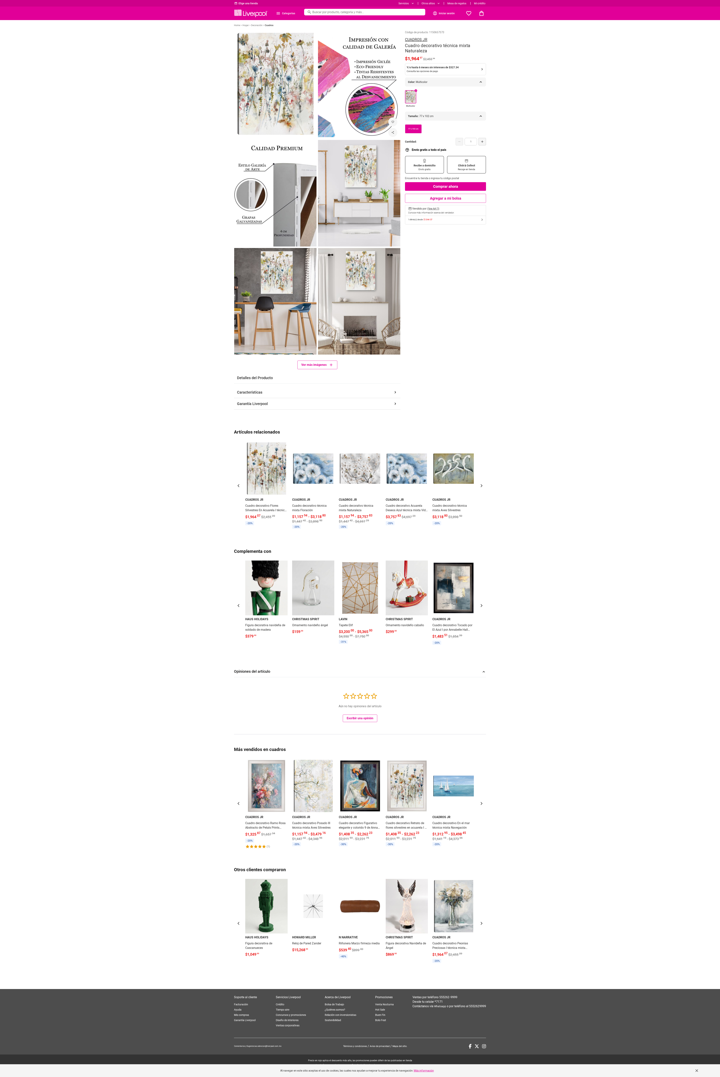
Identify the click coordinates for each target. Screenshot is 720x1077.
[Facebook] (470, 1046)
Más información (424, 1070)
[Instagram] (484, 1046)
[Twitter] (477, 1046)
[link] (266, 484)
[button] (238, 485)
